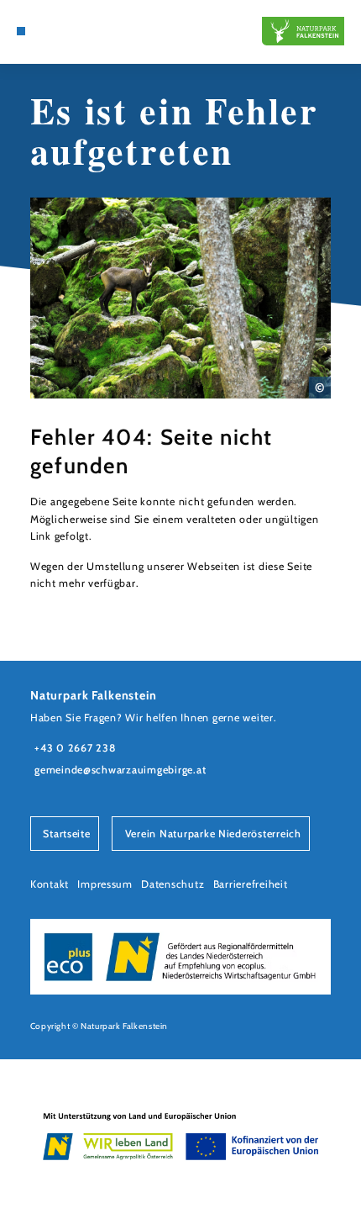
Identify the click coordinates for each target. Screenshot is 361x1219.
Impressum (105, 884)
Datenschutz (172, 884)
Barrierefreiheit (250, 884)
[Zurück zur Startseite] (303, 31)
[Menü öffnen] (21, 31)
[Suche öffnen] (47, 31)
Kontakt (49, 884)
